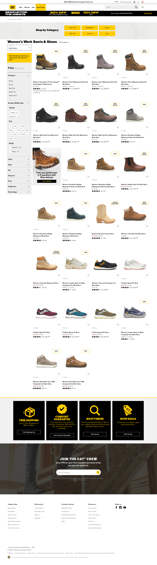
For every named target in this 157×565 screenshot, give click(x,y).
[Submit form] (98, 472)
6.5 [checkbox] (11, 130)
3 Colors (64, 77)
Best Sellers (12, 508)
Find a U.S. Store (94, 515)
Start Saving (128, 434)
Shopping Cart (40, 511)
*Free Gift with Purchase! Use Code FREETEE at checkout (46, 91)
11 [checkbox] (27, 134)
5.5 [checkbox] (23, 126)
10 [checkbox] (19, 134)
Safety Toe (12, 92)
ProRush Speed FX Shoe (129, 283)
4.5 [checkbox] (15, 126)
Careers (91, 521)
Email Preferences (94, 525)
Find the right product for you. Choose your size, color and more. (19, 58)
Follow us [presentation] (118, 504)
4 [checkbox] (10, 126)
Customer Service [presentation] (68, 504)
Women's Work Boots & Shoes (32, 41)
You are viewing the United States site (19, 547)
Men (21, 7)
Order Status (39, 508)
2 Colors (35, 229)
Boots (11, 81)
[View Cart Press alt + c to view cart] (142, 7)
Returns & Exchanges (69, 518)
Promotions (92, 508)
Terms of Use (69, 553)
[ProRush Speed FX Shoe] (134, 263)
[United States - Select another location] (33, 547)
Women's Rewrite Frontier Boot (103, 234)
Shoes (11, 85)
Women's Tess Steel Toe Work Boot (133, 234)
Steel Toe (12, 88)
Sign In (37, 515)
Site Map (10, 553)
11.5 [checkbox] (11, 139)
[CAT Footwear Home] (12, 7)
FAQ (63, 521)
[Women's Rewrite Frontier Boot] (105, 213)
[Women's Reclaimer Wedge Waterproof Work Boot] (46, 213)
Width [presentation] (11, 143)
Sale (33, 7)
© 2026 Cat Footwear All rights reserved (19, 550)
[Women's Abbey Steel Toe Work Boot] (134, 164)
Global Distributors (94, 528)
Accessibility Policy (20, 553)
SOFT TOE (72, 33)
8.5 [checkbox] (27, 130)
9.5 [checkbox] (15, 134)
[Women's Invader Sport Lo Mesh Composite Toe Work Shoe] (76, 263)
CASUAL (107, 27)
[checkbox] (19, 147)
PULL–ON (89, 33)
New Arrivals (12, 515)
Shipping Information (69, 515)
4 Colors (123, 278)
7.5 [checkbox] (19, 130)
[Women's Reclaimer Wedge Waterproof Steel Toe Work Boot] (134, 115)
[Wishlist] (138, 2)
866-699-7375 (66, 508)
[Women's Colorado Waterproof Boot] (46, 263)
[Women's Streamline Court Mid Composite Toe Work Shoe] (46, 361)
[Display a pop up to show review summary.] (79, 88)
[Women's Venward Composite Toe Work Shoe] (105, 263)
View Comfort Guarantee (62, 435)
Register (37, 518)
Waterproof (13, 95)
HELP (117, 2)
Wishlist (59, 74)
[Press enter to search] (136, 7)
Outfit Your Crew (14, 528)
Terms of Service (95, 478)
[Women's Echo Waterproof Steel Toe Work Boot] (76, 62)
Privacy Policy (85, 478)
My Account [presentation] (39, 504)
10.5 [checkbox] (22, 134)
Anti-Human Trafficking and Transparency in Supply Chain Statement (94, 553)
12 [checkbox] (15, 139)
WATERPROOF (90, 27)
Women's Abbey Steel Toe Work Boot (134, 184)
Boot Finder (41, 7)
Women (27, 7)
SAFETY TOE (72, 27)
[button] (19, 75)
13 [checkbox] (19, 139)
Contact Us (65, 511)
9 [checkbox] (10, 134)
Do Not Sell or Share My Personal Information (50, 553)
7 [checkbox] (14, 130)
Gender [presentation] (12, 108)
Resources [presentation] (92, 504)
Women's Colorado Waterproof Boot (45, 283)
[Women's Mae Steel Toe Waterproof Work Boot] (46, 115)
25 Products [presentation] (63, 42)
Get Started (95, 434)
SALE (107, 33)
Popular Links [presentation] (12, 504)
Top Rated (11, 511)
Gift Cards (91, 518)
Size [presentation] (10, 121)
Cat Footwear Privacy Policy (78, 480)
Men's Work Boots (14, 521)
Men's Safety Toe (14, 525)
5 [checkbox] (18, 126)
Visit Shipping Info (29, 432)
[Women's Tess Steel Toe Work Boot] (134, 213)
